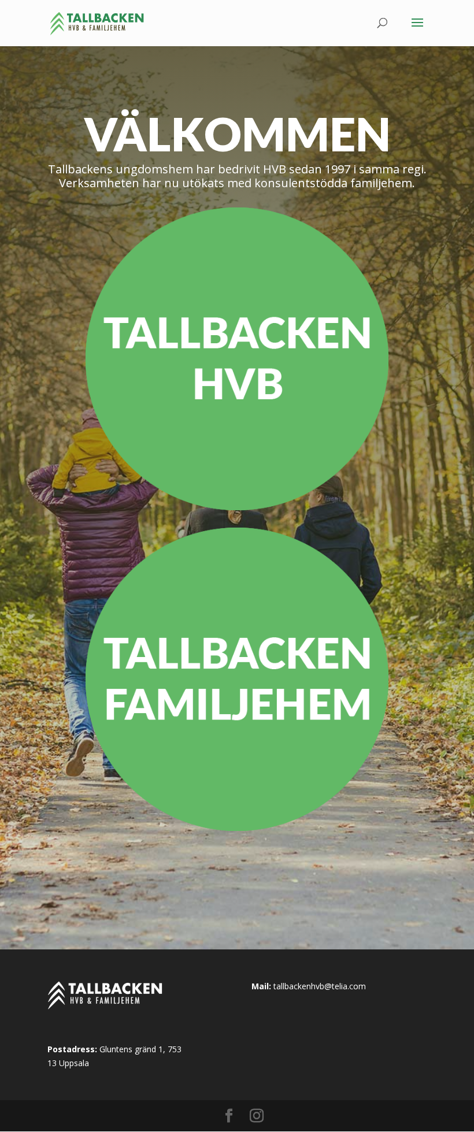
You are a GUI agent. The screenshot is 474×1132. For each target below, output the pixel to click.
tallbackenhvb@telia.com (319, 986)
